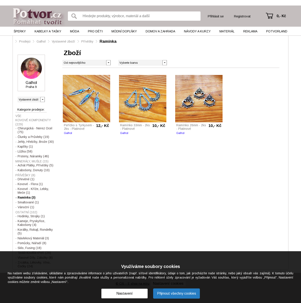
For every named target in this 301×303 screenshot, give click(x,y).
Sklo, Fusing (29, 248)
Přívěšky (87, 41)
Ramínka (108, 41)
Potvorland (276, 31)
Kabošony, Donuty (34, 170)
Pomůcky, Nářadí (32, 243)
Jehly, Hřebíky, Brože (36, 141)
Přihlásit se (216, 16)
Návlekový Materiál (33, 238)
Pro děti (95, 31)
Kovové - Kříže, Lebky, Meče (33, 190)
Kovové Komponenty (33, 122)
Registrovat (242, 16)
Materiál (226, 31)
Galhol (41, 41)
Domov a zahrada (160, 31)
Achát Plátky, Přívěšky (35, 165)
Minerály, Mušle (31, 161)
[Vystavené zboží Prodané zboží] (31, 99)
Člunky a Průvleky (33, 137)
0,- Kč (281, 16)
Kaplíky (25, 146)
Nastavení (124, 293)
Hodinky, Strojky (31, 216)
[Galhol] (31, 68)
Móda (74, 31)
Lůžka (25, 151)
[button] (164, 62)
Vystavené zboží (63, 41)
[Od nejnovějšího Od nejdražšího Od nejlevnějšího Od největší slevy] (87, 62)
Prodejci (24, 41)
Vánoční (26, 207)
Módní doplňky (124, 31)
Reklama (250, 31)
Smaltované (28, 202)
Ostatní (26, 212)
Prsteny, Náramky (33, 156)
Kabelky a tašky (48, 31)
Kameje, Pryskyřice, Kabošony (31, 223)
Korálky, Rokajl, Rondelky (35, 231)
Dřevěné (26, 179)
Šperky (20, 31)
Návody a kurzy (197, 31)
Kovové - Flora (30, 184)
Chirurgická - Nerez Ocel (35, 130)
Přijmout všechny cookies (176, 293)
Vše (18, 116)
